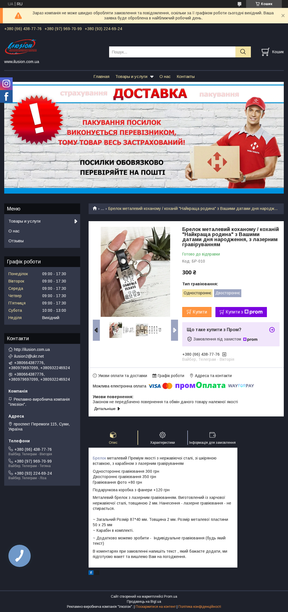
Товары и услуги (131, 76)
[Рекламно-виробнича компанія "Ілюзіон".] (53, 46)
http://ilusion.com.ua (32, 349)
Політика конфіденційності (199, 607)
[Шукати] (243, 51)
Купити (200, 312)
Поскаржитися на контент (156, 607)
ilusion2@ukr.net (29, 356)
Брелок (99, 458)
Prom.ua (170, 596)
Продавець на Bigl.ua (144, 602)
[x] (97, 573)
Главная (101, 76)
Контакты (186, 76)
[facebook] (91, 573)
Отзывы (16, 240)
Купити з (234, 312)
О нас (165, 76)
